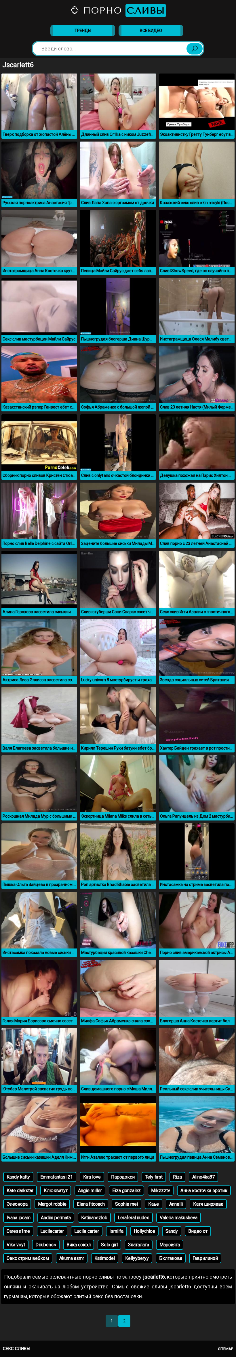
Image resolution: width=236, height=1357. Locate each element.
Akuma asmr (71, 1258)
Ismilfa (116, 1231)
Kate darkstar (20, 1190)
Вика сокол (78, 1244)
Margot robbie (52, 1204)
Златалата (138, 1244)
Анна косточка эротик (203, 1190)
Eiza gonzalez (126, 1190)
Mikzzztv (160, 1190)
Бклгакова (170, 1258)
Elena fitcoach (91, 1204)
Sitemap (225, 1349)
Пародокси (123, 1177)
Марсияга (169, 1244)
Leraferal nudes (133, 1217)
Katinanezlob (94, 1217)
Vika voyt (16, 1244)
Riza (177, 1177)
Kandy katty (18, 1177)
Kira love (92, 1177)
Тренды (83, 30)
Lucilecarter (52, 1231)
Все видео (151, 30)
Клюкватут (56, 1190)
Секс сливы (16, 1348)
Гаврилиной (205, 1258)
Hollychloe (144, 1231)
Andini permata (56, 1217)
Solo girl (109, 1244)
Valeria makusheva (178, 1217)
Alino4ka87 (203, 1177)
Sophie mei (126, 1204)
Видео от (198, 1231)
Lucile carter (86, 1231)
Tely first (154, 1177)
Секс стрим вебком (28, 1258)
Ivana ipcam (19, 1217)
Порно (122, 10)
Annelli (176, 1204)
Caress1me (18, 1231)
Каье (153, 1204)
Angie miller (90, 1190)
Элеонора (17, 1204)
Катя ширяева (208, 1204)
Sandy (171, 1231)
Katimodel (104, 1258)
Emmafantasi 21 (56, 1177)
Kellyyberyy (137, 1258)
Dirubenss (45, 1244)
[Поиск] (194, 48)
